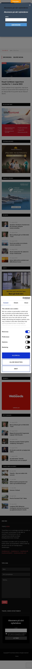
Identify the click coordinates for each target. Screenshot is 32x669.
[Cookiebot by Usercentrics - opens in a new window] (23, 298)
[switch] (27, 337)
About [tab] (26, 302)
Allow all (16, 355)
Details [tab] (16, 302)
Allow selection (16, 362)
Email (7, 16)
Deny (16, 368)
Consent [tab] (5, 302)
